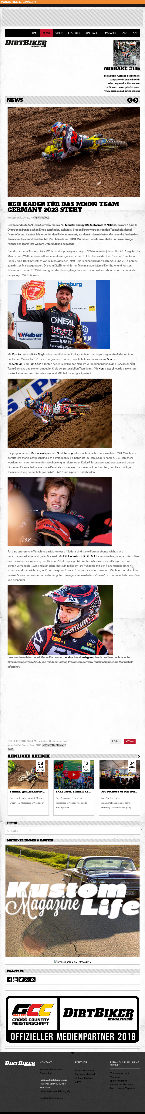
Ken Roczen (19, 354)
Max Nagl (38, 354)
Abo (125, 33)
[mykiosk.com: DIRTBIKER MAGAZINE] (72, 961)
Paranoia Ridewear (84, 1070)
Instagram (87, 657)
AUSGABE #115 (122, 69)
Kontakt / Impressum (51, 1069)
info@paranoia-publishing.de (55, 1091)
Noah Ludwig (65, 453)
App (135, 33)
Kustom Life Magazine (121, 1084)
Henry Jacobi (106, 368)
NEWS (38, 217)
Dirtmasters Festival (85, 1074)
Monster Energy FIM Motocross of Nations (90, 225)
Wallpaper (92, 33)
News (46, 33)
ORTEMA (89, 556)
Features (74, 33)
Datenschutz (46, 1073)
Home (34, 33)
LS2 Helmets (70, 556)
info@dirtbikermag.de (51, 1097)
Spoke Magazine (118, 1080)
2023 (10, 749)
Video (59, 33)
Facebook (70, 657)
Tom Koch (35, 364)
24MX (78, 1081)
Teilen (116, 741)
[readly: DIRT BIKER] (72, 902)
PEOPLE (45, 217)
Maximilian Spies (41, 453)
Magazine (111, 33)
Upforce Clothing (84, 1078)
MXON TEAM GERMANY (54, 745)
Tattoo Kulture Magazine (122, 1088)
